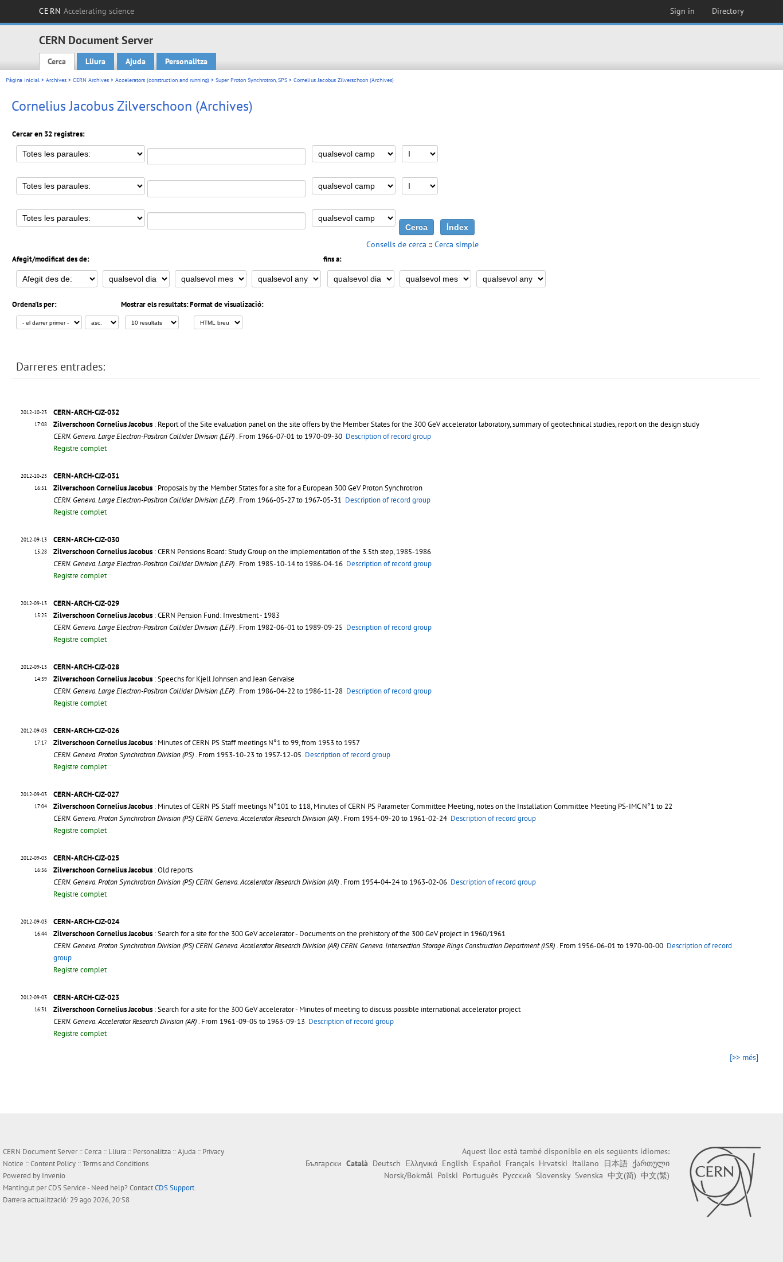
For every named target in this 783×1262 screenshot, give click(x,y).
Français (520, 1163)
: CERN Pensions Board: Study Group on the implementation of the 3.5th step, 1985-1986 (242, 551)
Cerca (57, 61)
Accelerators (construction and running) (162, 80)
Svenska (589, 1175)
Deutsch (387, 1163)
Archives (56, 80)
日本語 (616, 1163)
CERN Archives (91, 80)
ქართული (651, 1163)
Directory (728, 11)
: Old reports (123, 870)
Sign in (682, 11)
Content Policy (53, 1163)
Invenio (53, 1176)
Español (487, 1163)
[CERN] (725, 1182)
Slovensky (553, 1175)
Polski (447, 1175)
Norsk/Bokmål (408, 1175)
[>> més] (744, 1057)
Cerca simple (456, 244)
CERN (86, 11)
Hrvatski (553, 1163)
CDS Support (174, 1188)
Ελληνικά (421, 1163)
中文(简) (622, 1175)
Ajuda (136, 61)
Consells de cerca (396, 244)
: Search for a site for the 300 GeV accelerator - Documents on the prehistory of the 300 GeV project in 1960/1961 (279, 933)
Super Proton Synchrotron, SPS (251, 80)
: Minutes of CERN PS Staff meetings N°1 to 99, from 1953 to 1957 (206, 742)
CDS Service (67, 1188)
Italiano (585, 1163)
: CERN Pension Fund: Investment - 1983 (166, 615)
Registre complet (80, 448)
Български (324, 1163)
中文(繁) (655, 1175)
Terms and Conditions (115, 1163)
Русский (517, 1175)
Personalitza (186, 61)
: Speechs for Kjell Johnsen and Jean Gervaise (174, 679)
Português (480, 1175)
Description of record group (388, 436)
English (455, 1163)
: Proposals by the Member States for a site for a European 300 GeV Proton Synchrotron (237, 488)
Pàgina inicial (23, 80)
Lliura (95, 61)
